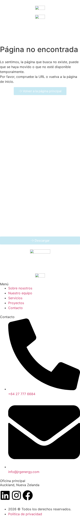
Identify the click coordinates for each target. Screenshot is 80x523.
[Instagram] (16, 495)
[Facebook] (28, 495)
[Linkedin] (5, 495)
